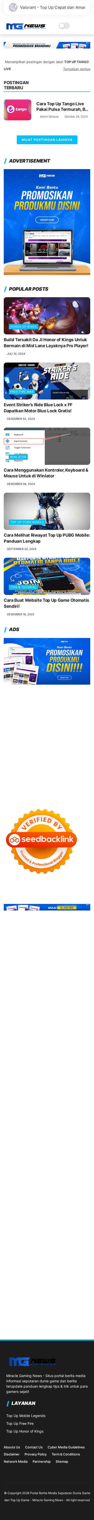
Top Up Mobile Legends (25, 1415)
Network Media (16, 1461)
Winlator (18, 457)
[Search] (80, 25)
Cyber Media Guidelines (66, 1447)
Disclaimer (12, 1454)
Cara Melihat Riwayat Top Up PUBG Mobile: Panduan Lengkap (47, 538)
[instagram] (6, 1475)
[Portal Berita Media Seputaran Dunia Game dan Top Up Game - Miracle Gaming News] (26, 28)
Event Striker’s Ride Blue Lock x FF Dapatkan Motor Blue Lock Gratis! (38, 407)
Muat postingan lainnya (47, 140)
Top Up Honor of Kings (24, 1431)
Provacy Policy (36, 1454)
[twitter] (14, 1475)
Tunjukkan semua (76, 69)
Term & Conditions (66, 1454)
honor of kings (23, 326)
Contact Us (34, 1447)
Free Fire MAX (22, 391)
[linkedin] (22, 1475)
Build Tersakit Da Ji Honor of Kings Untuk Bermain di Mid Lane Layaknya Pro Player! (46, 342)
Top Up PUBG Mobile (27, 522)
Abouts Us (12, 1447)
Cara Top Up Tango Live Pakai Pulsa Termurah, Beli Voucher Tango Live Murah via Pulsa (63, 106)
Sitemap (62, 1461)
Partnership (42, 1461)
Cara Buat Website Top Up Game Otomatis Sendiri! (46, 603)
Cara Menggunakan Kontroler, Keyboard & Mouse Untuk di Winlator (46, 473)
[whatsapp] (30, 1475)
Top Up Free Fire (20, 1423)
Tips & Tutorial (23, 587)
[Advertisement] (47, 741)
